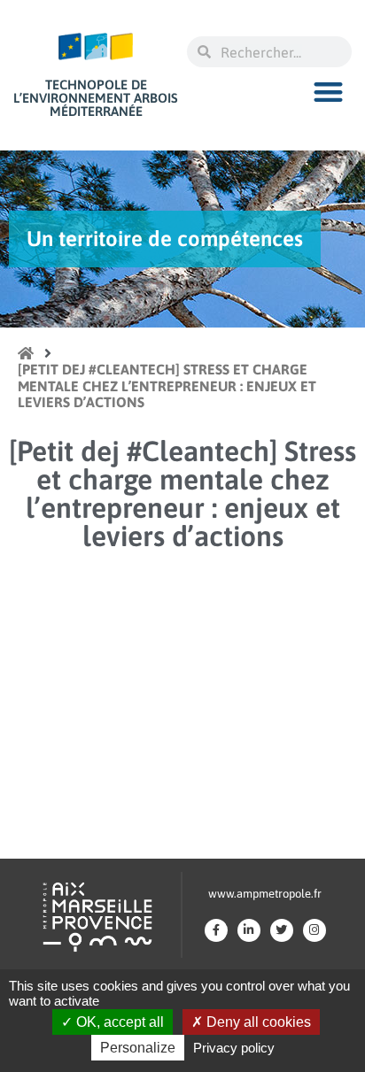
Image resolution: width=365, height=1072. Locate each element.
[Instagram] (314, 930)
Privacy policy (234, 1047)
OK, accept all (118, 1022)
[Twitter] (281, 930)
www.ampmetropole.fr (265, 893)
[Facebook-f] (216, 930)
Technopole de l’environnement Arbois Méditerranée (95, 98)
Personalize (137, 1047)
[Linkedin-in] (248, 930)
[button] (329, 91)
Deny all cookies (257, 1022)
